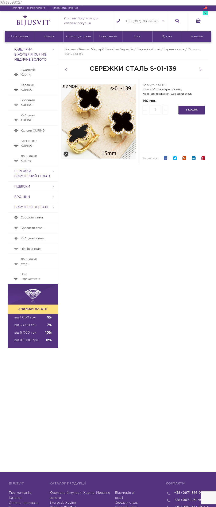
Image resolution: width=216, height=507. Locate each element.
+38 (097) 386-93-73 (142, 21)
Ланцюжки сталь (29, 261)
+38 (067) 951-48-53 (190, 500)
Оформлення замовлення (28, 8)
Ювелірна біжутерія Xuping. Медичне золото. (30, 54)
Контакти (196, 36)
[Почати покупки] (198, 21)
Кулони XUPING (33, 130)
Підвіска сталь (31, 249)
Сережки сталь (32, 217)
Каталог (49, 36)
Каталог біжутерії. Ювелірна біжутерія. (106, 49)
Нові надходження (30, 276)
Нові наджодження (156, 94)
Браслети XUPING (28, 102)
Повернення (108, 36)
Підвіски (22, 186)
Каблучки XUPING (28, 118)
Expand (66, 154)
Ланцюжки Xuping (29, 158)
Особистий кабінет (65, 8)
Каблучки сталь (33, 238)
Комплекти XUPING (29, 143)
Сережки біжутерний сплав (32, 174)
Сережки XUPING (27, 87)
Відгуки (167, 36)
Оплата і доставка (78, 36)
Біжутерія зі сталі (31, 207)
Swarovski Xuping (28, 72)
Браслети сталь (32, 228)
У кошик (192, 110)
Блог (137, 36)
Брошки (22, 197)
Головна (70, 49)
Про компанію (19, 36)
